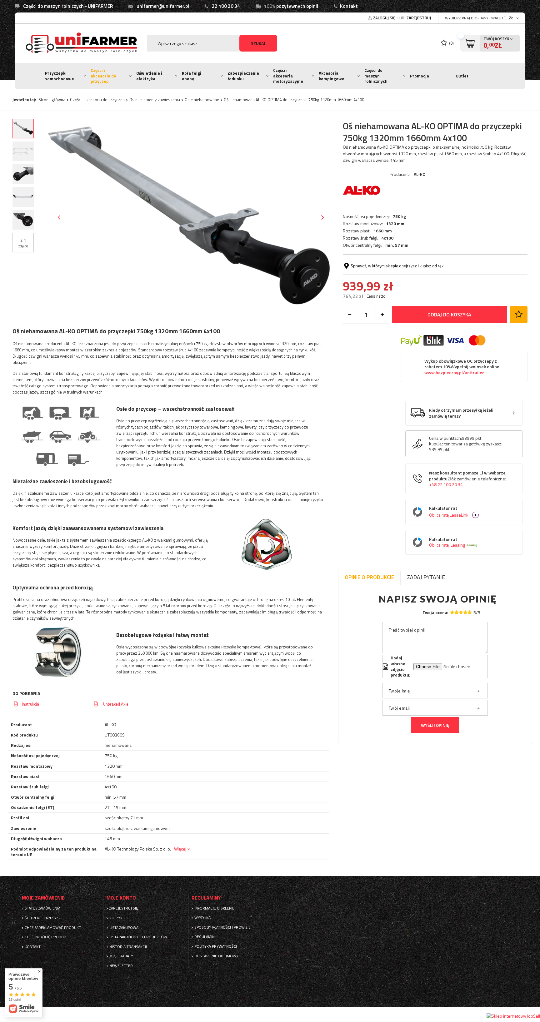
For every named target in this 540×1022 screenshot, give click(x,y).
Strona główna (51, 100)
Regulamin (204, 937)
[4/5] (465, 612)
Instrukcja (30, 704)
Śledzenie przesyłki (43, 918)
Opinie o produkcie (369, 577)
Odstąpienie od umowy (216, 956)
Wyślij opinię (435, 725)
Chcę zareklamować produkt (53, 928)
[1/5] (452, 612)
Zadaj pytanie (426, 577)
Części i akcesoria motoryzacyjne (288, 75)
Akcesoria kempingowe (331, 76)
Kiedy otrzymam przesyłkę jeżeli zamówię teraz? (461, 413)
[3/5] (461, 612)
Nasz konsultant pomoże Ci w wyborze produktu (467, 479)
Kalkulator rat (448, 511)
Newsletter (121, 966)
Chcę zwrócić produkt (46, 937)
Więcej (180, 849)
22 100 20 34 (226, 6)
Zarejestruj (419, 18)
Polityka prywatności (215, 946)
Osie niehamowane (202, 100)
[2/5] (456, 612)
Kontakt (349, 6)
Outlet (462, 76)
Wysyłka (202, 918)
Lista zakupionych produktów (138, 937)
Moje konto (121, 898)
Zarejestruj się (123, 908)
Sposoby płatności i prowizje (222, 927)
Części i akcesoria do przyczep (103, 75)
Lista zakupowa (123, 928)
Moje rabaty (121, 956)
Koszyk (115, 918)
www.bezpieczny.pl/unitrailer (454, 372)
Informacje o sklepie (214, 908)
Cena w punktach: (445, 438)
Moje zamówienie (43, 898)
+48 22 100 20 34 (446, 484)
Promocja (419, 76)
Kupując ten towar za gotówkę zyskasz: (465, 444)
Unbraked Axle (115, 704)
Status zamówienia (42, 908)
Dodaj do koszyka (449, 314)
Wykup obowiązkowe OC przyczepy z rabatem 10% (462, 367)
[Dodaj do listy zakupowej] (519, 314)
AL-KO (419, 174)
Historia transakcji (128, 947)
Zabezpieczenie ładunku (243, 76)
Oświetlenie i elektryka (149, 76)
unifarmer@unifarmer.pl (163, 6)
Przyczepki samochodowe (59, 76)
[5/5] (470, 612)
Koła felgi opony (191, 76)
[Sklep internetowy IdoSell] (513, 1016)
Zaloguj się (384, 18)
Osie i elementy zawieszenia (154, 100)
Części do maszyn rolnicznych (376, 75)
